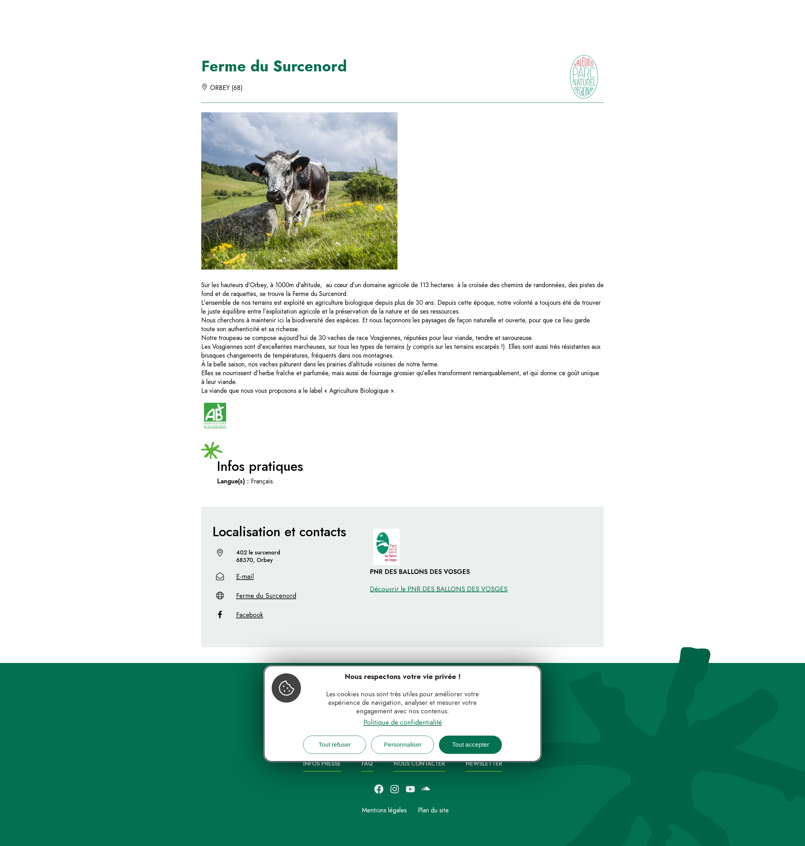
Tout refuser (335, 744)
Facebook (249, 615)
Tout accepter (470, 744)
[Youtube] (410, 789)
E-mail (245, 576)
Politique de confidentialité (403, 722)
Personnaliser (402, 744)
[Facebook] (379, 789)
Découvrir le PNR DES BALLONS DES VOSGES (439, 589)
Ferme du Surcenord (266, 595)
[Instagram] (394, 789)
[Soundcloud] (426, 789)
